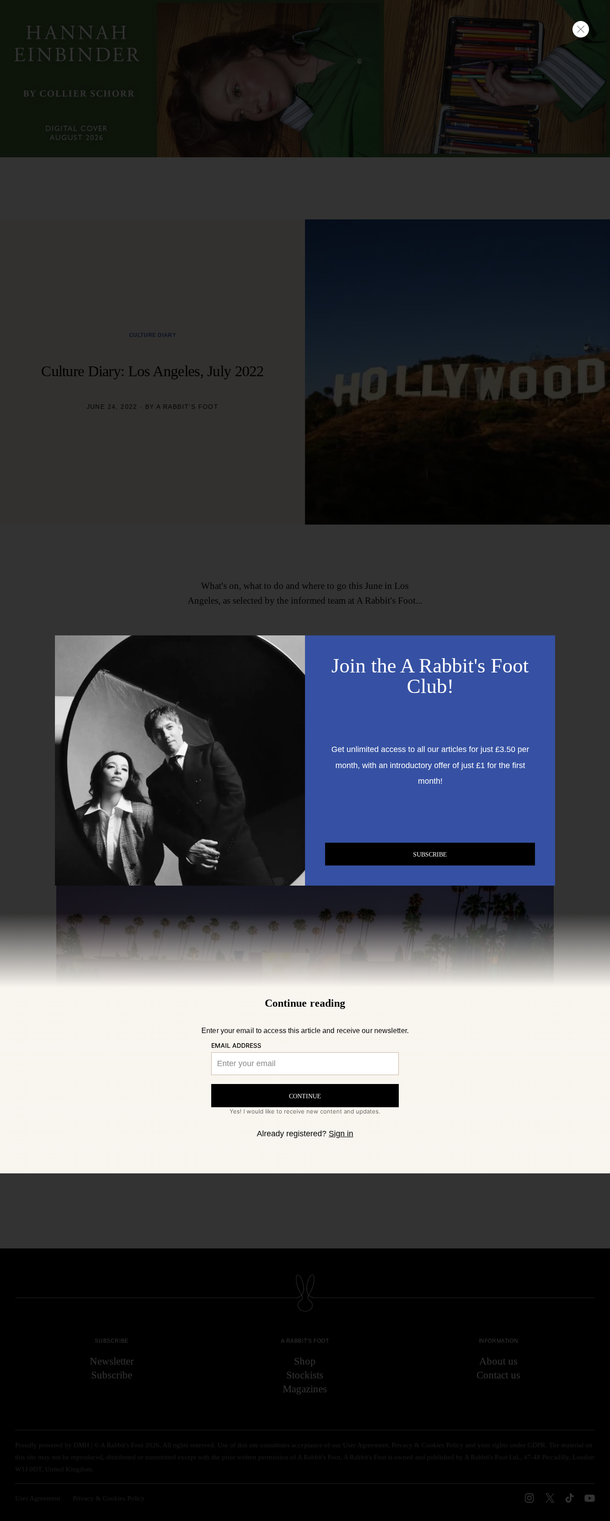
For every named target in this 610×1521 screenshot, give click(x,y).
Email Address (236, 1045)
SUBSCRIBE (430, 854)
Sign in (341, 1133)
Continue (305, 1096)
